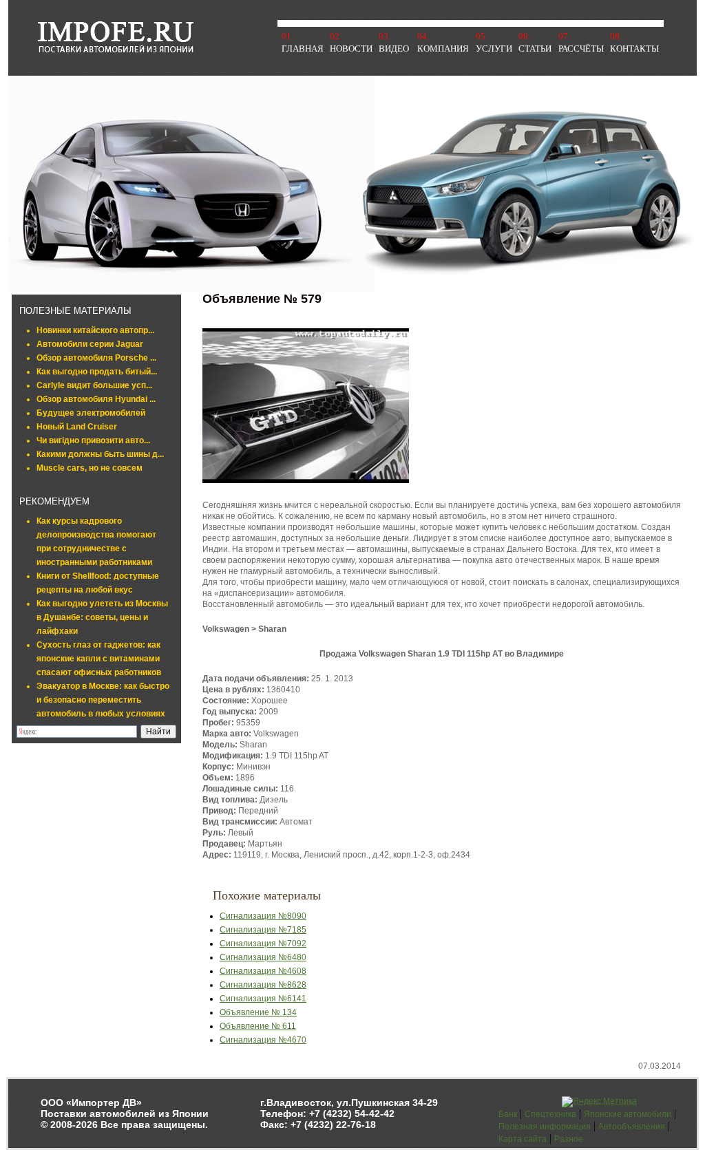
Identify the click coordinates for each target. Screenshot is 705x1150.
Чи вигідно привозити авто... (93, 440)
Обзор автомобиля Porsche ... (96, 358)
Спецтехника (550, 1114)
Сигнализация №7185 (263, 930)
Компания (443, 48)
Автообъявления (631, 1126)
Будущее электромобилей (90, 413)
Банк (507, 1114)
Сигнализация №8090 (263, 916)
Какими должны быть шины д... (100, 454)
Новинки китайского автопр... (95, 330)
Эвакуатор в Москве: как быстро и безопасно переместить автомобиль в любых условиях (102, 699)
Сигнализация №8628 (263, 985)
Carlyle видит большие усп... (94, 385)
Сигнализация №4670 (263, 1040)
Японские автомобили (627, 1114)
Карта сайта (522, 1139)
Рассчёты (581, 48)
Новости (351, 48)
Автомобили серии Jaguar (89, 344)
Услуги (494, 48)
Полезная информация (544, 1126)
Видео (394, 48)
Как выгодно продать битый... (96, 371)
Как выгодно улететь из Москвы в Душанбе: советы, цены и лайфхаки (102, 617)
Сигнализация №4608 (263, 971)
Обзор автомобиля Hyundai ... (96, 399)
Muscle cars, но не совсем (89, 468)
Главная (303, 48)
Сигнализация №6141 (263, 998)
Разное (568, 1139)
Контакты (634, 48)
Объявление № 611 (258, 1026)
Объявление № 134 (258, 1012)
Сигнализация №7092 (263, 943)
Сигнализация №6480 (263, 957)
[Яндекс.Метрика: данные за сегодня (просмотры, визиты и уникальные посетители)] (599, 1101)
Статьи (534, 48)
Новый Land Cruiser (76, 427)
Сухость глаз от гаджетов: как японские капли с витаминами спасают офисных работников (98, 658)
